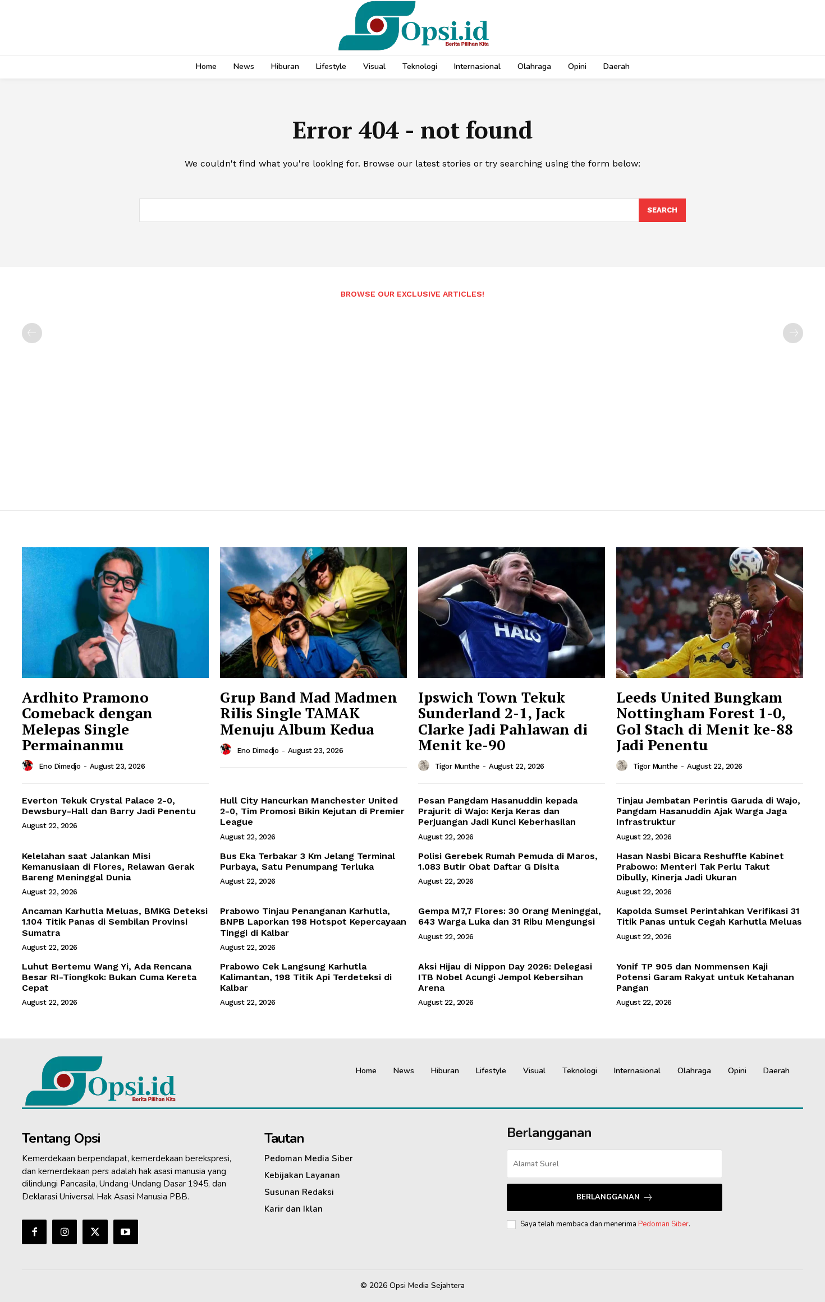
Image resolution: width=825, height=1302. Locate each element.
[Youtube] (125, 1232)
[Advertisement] (412, 398)
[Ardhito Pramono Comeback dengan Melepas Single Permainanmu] (115, 612)
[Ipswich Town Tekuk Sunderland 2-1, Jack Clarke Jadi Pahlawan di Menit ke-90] (511, 612)
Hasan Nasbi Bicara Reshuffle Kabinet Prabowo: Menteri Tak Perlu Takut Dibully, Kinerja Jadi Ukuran (700, 867)
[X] (94, 1232)
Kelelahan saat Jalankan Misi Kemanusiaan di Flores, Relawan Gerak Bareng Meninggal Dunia (108, 867)
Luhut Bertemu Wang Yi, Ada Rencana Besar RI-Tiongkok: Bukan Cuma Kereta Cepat (109, 977)
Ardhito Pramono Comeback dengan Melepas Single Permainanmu (87, 721)
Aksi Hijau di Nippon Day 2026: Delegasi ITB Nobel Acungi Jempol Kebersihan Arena (505, 977)
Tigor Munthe (457, 766)
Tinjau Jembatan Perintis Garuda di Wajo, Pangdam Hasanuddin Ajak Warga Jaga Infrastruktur (708, 811)
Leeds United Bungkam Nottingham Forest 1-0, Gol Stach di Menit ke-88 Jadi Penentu (704, 721)
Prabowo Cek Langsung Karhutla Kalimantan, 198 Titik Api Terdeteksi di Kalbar (306, 977)
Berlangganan (608, 1197)
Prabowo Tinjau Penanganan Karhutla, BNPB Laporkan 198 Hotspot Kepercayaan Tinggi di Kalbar (313, 922)
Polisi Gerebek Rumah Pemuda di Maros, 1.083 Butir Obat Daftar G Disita (508, 861)
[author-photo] (29, 766)
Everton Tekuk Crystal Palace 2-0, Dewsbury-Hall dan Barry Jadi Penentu (109, 805)
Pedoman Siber (663, 1224)
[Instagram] (64, 1232)
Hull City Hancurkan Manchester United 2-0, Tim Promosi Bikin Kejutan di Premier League (312, 811)
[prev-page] (32, 333)
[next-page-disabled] (793, 333)
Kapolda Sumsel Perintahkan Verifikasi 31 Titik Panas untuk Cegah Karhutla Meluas (709, 916)
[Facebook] (34, 1232)
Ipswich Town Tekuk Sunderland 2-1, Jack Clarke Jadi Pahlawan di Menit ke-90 (503, 721)
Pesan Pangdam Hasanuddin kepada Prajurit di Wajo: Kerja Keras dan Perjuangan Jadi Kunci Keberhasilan (498, 811)
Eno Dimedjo (60, 766)
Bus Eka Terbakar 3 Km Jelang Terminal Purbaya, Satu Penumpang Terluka (307, 861)
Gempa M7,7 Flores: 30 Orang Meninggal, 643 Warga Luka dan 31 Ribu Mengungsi (509, 916)
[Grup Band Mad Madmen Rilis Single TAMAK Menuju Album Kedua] (313, 612)
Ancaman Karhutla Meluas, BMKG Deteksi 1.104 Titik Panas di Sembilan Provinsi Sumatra (115, 922)
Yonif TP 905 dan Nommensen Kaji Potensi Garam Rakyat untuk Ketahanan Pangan (705, 977)
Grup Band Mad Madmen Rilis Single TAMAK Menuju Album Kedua (308, 712)
